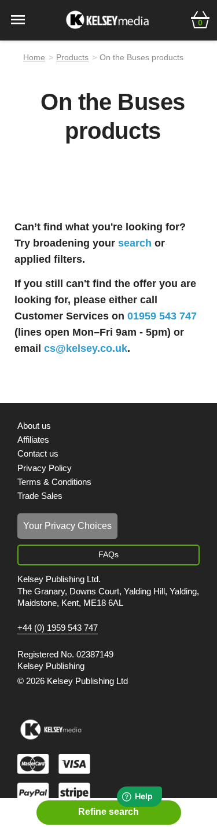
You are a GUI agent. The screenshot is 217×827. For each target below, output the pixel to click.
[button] (200, 18)
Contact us (37, 453)
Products (72, 57)
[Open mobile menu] (18, 19)
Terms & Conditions (54, 482)
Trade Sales (39, 496)
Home (34, 57)
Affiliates (33, 439)
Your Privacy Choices (67, 526)
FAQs (108, 554)
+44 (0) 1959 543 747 (57, 628)
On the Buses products (141, 57)
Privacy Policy (44, 468)
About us (34, 426)
